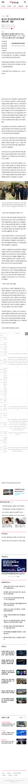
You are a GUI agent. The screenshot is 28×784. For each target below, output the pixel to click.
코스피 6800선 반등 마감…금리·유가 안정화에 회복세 (7, 700)
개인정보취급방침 (17, 773)
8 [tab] (19, 576)
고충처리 (4, 775)
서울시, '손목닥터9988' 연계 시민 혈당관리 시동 (14, 615)
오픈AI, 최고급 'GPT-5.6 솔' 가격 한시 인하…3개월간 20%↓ (14, 587)
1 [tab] (8, 576)
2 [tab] (10, 576)
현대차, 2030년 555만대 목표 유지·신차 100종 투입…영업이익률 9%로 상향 (7, 662)
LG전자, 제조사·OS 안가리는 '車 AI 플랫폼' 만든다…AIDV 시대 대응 (8, 653)
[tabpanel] (14, 567)
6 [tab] (16, 576)
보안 (7, 16)
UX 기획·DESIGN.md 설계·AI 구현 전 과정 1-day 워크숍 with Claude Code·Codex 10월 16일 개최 (14, 537)
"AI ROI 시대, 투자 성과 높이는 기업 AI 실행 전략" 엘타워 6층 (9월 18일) (14, 541)
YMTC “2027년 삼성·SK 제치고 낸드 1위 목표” (8, 691)
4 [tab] (13, 576)
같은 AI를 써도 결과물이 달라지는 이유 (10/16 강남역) (13, 34)
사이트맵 (10, 775)
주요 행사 (4, 557)
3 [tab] (11, 576)
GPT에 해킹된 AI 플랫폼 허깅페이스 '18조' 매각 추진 (15, 632)
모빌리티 (20, 6)
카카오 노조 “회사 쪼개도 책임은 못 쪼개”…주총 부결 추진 (7, 681)
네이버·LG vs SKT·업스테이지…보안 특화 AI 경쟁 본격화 (14, 610)
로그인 (3, 773)
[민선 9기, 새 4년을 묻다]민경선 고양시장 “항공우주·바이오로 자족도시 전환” (14, 621)
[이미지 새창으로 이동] (14, 393)
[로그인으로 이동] (25, 2)
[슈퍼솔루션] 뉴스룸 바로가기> (19, 494)
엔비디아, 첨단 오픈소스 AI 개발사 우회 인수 (15, 638)
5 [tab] (14, 576)
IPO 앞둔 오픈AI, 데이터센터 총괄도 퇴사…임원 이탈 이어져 (14, 627)
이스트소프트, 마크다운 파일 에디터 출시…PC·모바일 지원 (14, 598)
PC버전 (15, 775)
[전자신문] (14, 2)
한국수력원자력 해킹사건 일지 (18, 46)
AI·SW (3, 6)
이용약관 (9, 773)
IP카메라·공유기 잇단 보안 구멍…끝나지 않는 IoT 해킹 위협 (14, 593)
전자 (14, 6)
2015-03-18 (9, 28)
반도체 (9, 6)
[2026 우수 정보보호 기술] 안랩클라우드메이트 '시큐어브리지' (15, 604)
